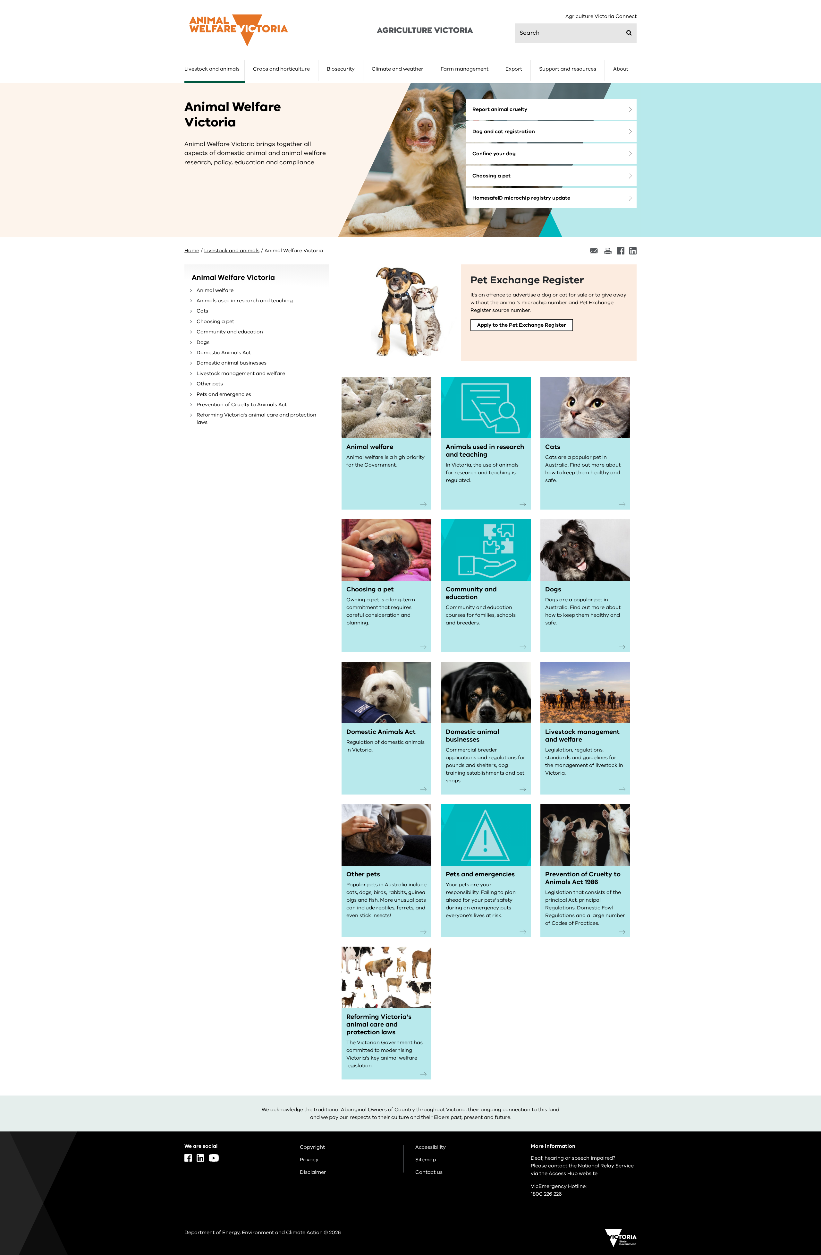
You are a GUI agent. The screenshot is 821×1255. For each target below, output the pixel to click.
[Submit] (629, 33)
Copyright (312, 1147)
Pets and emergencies (224, 394)
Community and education (230, 331)
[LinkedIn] (633, 250)
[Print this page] (607, 251)
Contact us (429, 1172)
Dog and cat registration (503, 131)
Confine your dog (494, 153)
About (620, 69)
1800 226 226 (546, 1194)
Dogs (203, 342)
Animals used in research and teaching (245, 300)
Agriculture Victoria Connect (601, 16)
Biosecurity (341, 69)
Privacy (309, 1159)
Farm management (464, 69)
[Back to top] (795, 1132)
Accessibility (430, 1147)
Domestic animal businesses (232, 362)
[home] (238, 30)
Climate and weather (397, 69)
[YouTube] (214, 1158)
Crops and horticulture (281, 69)
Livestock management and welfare (241, 373)
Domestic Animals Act (224, 352)
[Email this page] (593, 251)
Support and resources (567, 69)
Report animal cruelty (499, 109)
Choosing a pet (491, 175)
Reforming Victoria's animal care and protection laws (256, 418)
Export (513, 69)
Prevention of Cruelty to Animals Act (242, 404)
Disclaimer (313, 1172)
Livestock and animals (212, 69)
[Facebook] (620, 250)
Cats (202, 310)
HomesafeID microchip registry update (521, 198)
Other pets (210, 383)
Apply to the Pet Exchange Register (521, 325)
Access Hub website (573, 1173)
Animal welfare (215, 290)
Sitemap (425, 1159)
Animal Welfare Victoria (233, 277)
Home (191, 250)
